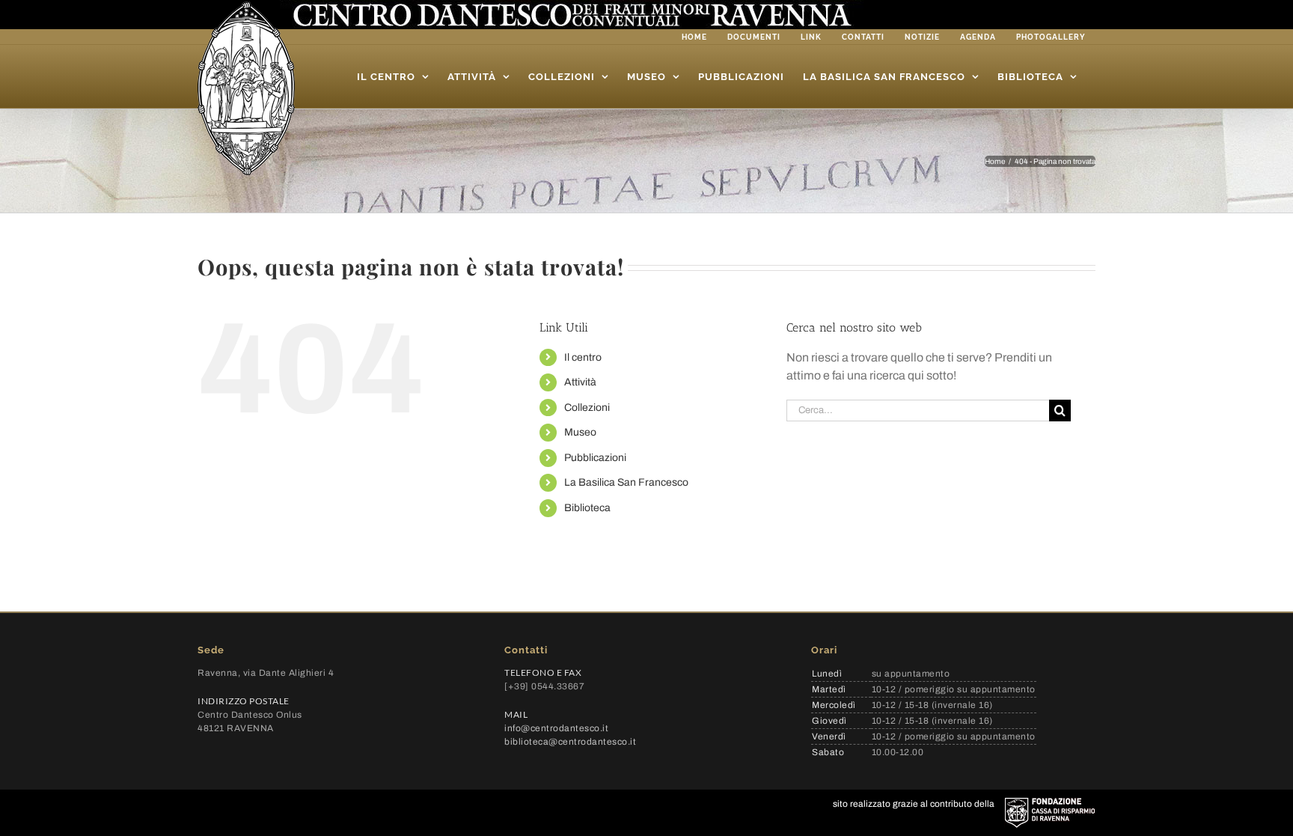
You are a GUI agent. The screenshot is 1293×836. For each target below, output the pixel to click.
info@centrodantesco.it (556, 728)
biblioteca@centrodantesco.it (570, 741)
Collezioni (587, 407)
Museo (580, 432)
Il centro (583, 357)
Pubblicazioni (595, 457)
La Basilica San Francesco (626, 482)
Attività (580, 382)
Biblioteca (587, 507)
